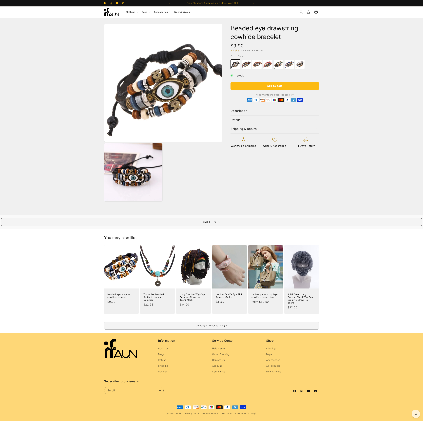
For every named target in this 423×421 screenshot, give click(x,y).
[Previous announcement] (169, 3)
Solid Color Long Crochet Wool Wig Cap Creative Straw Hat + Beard (300, 298)
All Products (273, 365)
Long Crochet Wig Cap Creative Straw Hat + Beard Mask (192, 297)
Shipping (235, 50)
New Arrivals (182, 12)
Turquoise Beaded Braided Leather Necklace (153, 297)
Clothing (130, 12)
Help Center (219, 348)
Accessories (161, 12)
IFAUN (178, 413)
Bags (144, 12)
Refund (162, 360)
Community (218, 371)
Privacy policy (192, 413)
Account (217, 365)
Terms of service (210, 413)
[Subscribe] (159, 390)
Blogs (161, 354)
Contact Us (218, 360)
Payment (163, 371)
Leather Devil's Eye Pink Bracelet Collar (228, 296)
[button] (301, 12)
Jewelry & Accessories (211, 326)
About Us (163, 348)
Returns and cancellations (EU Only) (239, 413)
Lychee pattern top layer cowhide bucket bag (265, 296)
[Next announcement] (253, 3)
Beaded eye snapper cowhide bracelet (119, 296)
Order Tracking (220, 354)
